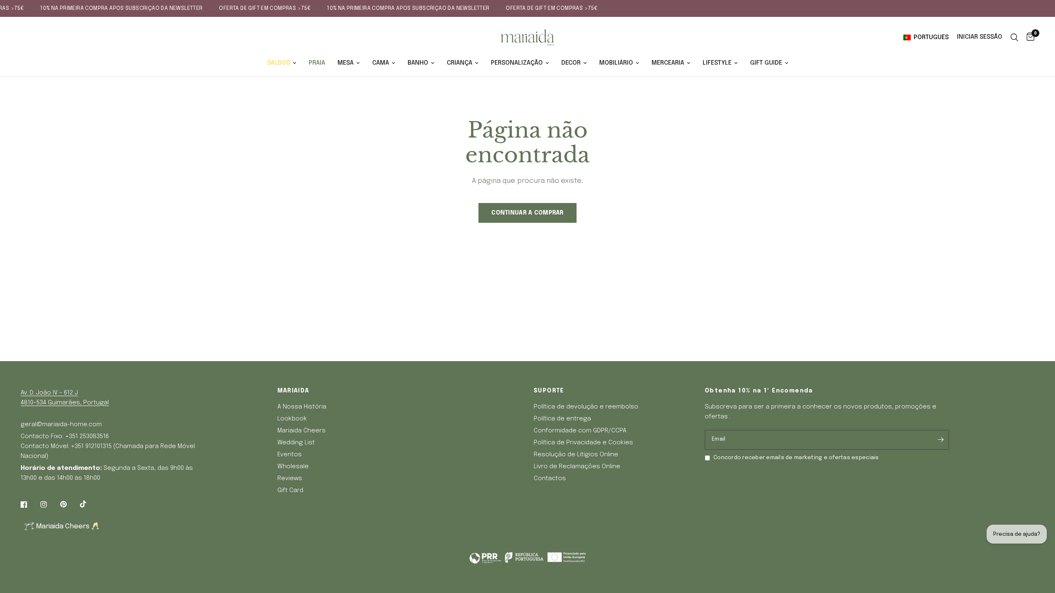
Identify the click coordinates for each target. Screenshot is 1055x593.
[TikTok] (89, 504)
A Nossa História (301, 407)
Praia (317, 63)
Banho (418, 63)
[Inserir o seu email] (941, 440)
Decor (571, 63)
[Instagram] (49, 504)
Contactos (550, 478)
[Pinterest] (69, 504)
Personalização (517, 63)
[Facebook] (30, 504)
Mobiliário (616, 63)
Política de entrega (562, 419)
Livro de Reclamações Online (577, 466)
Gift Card (290, 490)
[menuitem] (281, 63)
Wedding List (296, 442)
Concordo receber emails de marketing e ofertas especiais (796, 457)
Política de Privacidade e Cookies (583, 442)
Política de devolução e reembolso (586, 407)
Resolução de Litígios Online (576, 454)
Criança (459, 63)
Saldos (278, 63)
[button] (928, 37)
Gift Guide (766, 63)
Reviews (289, 478)
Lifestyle (717, 63)
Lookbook (292, 419)
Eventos (289, 454)
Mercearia (668, 63)
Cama (380, 63)
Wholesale (293, 466)
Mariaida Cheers (301, 430)
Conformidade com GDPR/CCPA (580, 430)
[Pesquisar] (1014, 37)
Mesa (346, 63)
